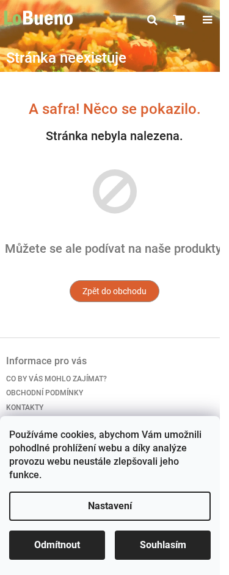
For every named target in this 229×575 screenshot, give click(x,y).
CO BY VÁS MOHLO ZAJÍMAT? (56, 379)
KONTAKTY (24, 407)
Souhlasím (163, 545)
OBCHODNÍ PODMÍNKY (44, 393)
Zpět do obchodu (114, 291)
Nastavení (110, 506)
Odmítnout (57, 545)
